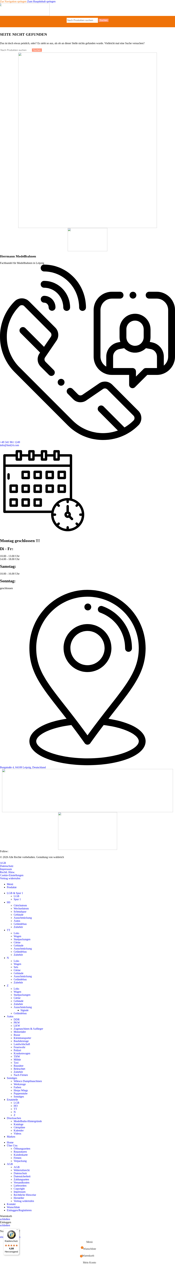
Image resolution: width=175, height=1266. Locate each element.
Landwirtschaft (22, 1044)
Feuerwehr (19, 1047)
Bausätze (18, 1065)
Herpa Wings (21, 1090)
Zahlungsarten (21, 1179)
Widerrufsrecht (22, 1170)
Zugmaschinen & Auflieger (28, 1028)
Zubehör (18, 927)
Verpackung (20, 1160)
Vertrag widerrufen (24, 1201)
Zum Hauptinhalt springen (41, 1)
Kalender (19, 1130)
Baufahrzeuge (21, 1041)
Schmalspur (20, 911)
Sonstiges (19, 1096)
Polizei (17, 1050)
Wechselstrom (21, 908)
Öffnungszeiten (22, 1148)
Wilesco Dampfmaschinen (28, 1081)
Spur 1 (17, 899)
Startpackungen (22, 939)
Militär (17, 1059)
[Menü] (17, 1230)
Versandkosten (21, 1182)
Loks (16, 933)
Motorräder (20, 1031)
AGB (17, 1167)
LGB (16, 896)
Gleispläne (19, 1127)
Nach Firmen (21, 1074)
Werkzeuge (20, 1084)
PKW (17, 1022)
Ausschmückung (23, 917)
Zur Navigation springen (13, 1)
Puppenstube (21, 1093)
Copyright (19, 1188)
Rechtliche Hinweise (25, 1194)
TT (15, 1108)
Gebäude (18, 914)
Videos (17, 1133)
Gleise (17, 942)
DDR (17, 1019)
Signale (25, 1010)
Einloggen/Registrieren (19, 1210)
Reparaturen (20, 1151)
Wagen (17, 936)
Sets (16, 967)
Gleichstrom (20, 905)
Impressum (19, 1191)
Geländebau (20, 923)
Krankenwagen (22, 1053)
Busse (17, 1034)
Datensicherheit (22, 1176)
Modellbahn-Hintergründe (28, 1121)
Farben (17, 1087)
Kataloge (18, 1124)
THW (17, 1056)
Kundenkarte (21, 1154)
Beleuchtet (19, 1068)
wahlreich (58, 857)
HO (16, 1105)
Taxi (16, 1062)
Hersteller (19, 1197)
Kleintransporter (22, 1038)
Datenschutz (20, 1173)
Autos (17, 920)
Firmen (17, 1157)
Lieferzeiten (20, 1185)
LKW (17, 1025)
